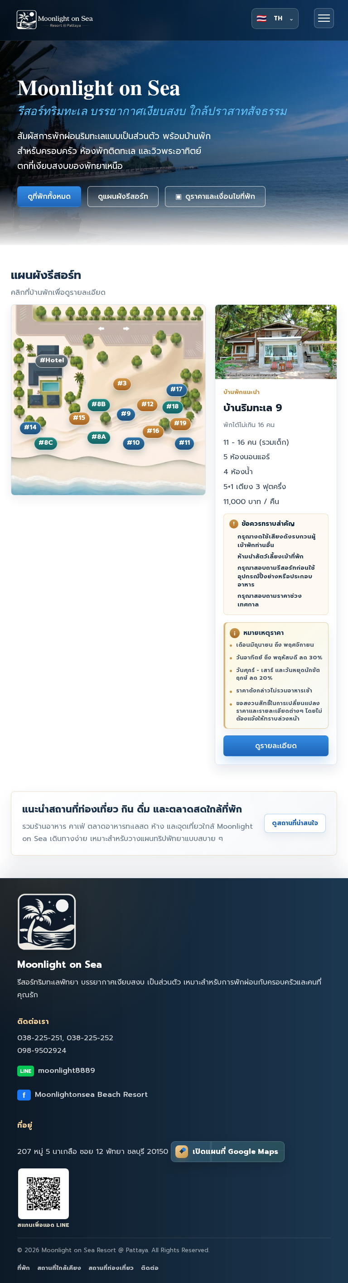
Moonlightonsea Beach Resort (85, 1094)
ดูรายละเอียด (276, 745)
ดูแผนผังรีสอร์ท (123, 196)
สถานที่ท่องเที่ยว (111, 1268)
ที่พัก (23, 1268)
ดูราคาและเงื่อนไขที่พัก (215, 196)
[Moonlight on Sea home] (62, 20)
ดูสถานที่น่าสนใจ (295, 823)
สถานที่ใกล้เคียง (59, 1268)
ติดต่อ (150, 1268)
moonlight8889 (57, 1070)
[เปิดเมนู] (324, 18)
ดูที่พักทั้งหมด (49, 196)
